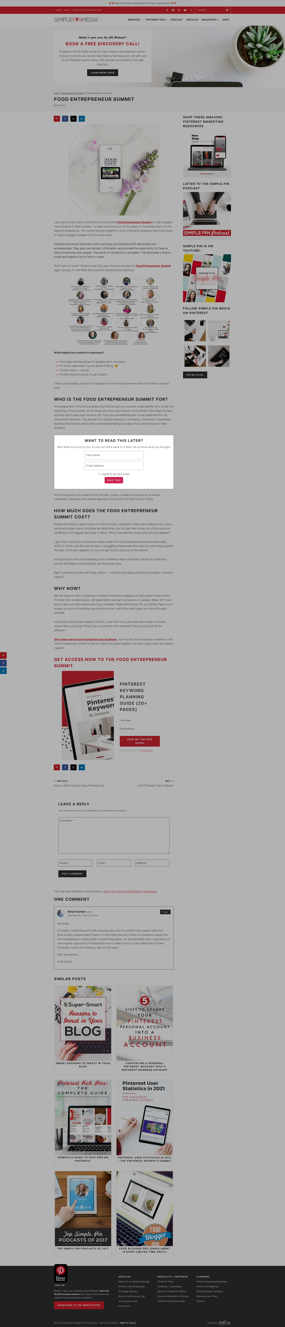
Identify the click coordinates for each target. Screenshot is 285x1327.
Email (102, 863)
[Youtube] (185, 10)
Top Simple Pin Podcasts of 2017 (83, 1248)
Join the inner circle (127, 1301)
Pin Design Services (127, 1291)
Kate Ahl (61, 105)
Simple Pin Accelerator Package (133, 1281)
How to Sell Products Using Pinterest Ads (79, 783)
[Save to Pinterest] (57, 119)
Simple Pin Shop (165, 1281)
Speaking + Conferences (169, 1286)
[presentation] (83, 1023)
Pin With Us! (195, 375)
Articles (192, 19)
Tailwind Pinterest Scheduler (171, 1301)
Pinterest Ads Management (131, 1286)
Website (141, 863)
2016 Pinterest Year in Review (156, 783)
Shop (225, 19)
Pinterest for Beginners (208, 1286)
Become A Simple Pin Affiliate (171, 1291)
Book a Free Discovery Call (131, 1296)
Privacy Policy (90, 1323)
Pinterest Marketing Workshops (212, 1281)
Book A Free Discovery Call (87, 10)
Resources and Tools (207, 1296)
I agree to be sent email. (115, 474)
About (67, 10)
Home (58, 10)
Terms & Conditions (109, 1323)
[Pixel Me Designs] (224, 1323)
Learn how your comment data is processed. (129, 891)
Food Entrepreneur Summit (134, 222)
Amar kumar (77, 911)
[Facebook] (167, 10)
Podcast (177, 19)
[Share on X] (74, 119)
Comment (67, 820)
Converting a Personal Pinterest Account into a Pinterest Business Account (145, 1066)
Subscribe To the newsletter (79, 1305)
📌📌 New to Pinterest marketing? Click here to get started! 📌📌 (142, 3)
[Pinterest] (179, 10)
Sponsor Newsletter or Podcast (173, 1296)
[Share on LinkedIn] (82, 119)
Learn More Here (103, 72)
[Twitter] (191, 10)
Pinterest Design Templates (210, 1291)
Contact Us (123, 1306)
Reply (165, 912)
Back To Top (126, 1323)
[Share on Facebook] (65, 119)
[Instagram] (173, 10)
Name (64, 863)
